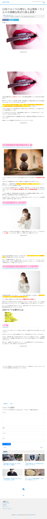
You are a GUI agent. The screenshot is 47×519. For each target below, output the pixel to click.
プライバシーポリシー (7, 508)
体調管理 (5, 403)
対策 (11, 403)
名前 (3, 427)
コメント (4, 412)
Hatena (16, 19)
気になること (7, 22)
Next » (41, 447)
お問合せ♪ (5, 504)
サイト (3, 438)
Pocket (21, 19)
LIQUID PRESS (32, 514)
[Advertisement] (23, 62)
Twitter (11, 19)
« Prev (4, 447)
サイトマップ (5, 506)
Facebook (6, 19)
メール (4, 433)
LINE (27, 19)
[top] (23, 496)
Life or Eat (5, 2)
